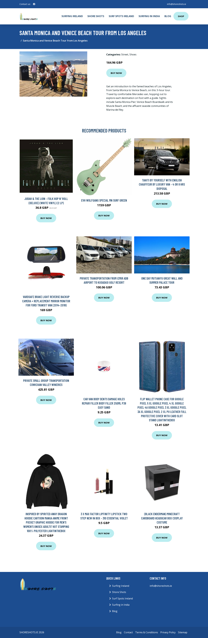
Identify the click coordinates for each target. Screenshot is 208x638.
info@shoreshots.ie (176, 4)
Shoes (132, 54)
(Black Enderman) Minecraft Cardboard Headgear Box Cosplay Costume (162, 518)
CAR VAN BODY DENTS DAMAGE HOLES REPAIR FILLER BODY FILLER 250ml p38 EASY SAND (104, 403)
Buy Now (116, 72)
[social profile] (34, 4)
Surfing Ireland (72, 16)
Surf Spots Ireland (121, 16)
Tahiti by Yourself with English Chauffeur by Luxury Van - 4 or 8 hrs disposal (162, 184)
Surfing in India (149, 16)
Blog (167, 16)
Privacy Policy (168, 632)
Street (124, 54)
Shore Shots (95, 16)
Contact (128, 632)
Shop (181, 16)
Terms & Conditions (146, 632)
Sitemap (182, 632)
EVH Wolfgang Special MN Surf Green (104, 200)
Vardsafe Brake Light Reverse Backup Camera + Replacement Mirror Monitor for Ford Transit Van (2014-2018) (46, 301)
